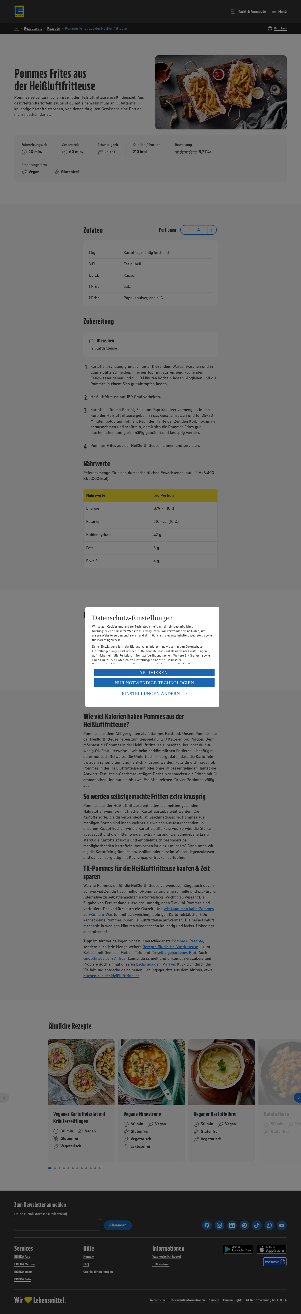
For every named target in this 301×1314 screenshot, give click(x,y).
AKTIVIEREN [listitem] (153, 672)
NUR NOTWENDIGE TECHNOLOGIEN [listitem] (154, 682)
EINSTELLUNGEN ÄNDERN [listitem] (151, 693)
